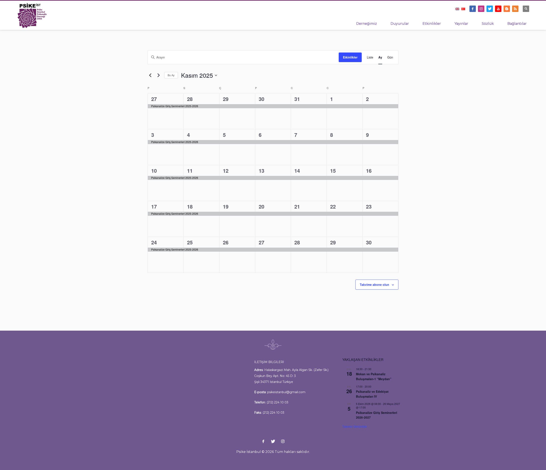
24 (154, 242)
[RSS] (515, 9)
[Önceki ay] (150, 75)
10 (154, 170)
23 (369, 206)
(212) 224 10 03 (277, 402)
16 (369, 170)
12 (225, 170)
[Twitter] (489, 9)
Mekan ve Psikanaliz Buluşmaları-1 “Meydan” (373, 376)
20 (261, 206)
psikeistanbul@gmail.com (286, 392)
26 (225, 242)
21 (297, 206)
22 (333, 206)
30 (261, 98)
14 (297, 170)
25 (190, 242)
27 (154, 98)
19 (225, 206)
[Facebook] (472, 9)
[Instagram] (481, 9)
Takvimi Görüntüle (354, 426)
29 (225, 98)
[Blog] (507, 9)
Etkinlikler (350, 57)
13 (261, 170)
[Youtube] (498, 9)
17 (154, 206)
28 (190, 98)
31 (297, 98)
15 (333, 170)
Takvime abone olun (374, 284)
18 (190, 206)
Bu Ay (171, 75)
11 (190, 170)
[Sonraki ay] (158, 75)
